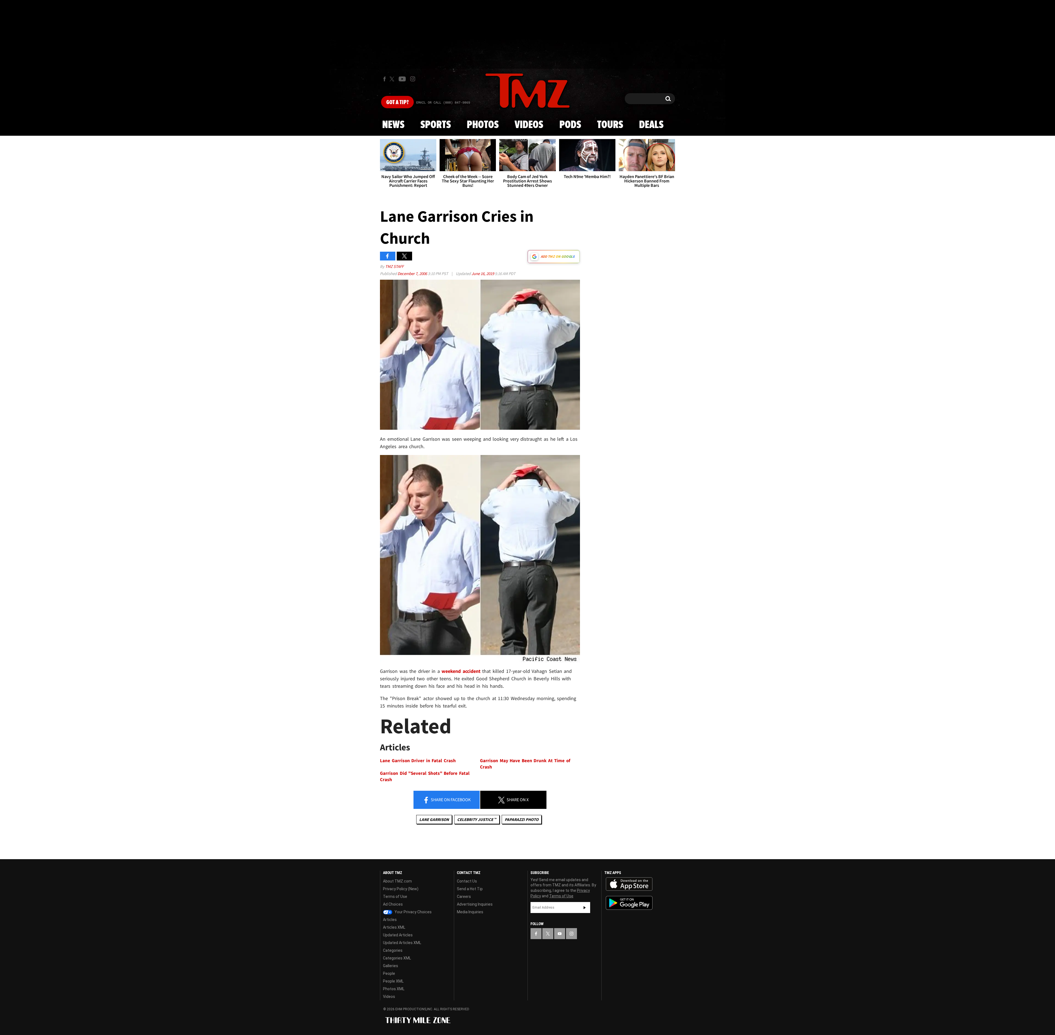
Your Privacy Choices (413, 912)
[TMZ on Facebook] (384, 79)
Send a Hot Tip (470, 889)
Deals (651, 125)
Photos (483, 125)
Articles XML (394, 927)
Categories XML (397, 958)
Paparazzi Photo (521, 819)
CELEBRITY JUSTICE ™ (476, 819)
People (389, 973)
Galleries (390, 966)
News (393, 125)
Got (397, 102)
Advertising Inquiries (475, 904)
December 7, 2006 (413, 273)
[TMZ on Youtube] (402, 79)
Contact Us (467, 881)
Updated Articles (398, 935)
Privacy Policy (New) (400, 889)
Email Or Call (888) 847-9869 (443, 103)
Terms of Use (395, 896)
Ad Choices (393, 904)
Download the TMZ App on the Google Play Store (629, 903)
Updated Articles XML (402, 942)
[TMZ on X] (392, 79)
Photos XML (393, 989)
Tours (610, 125)
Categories (392, 950)
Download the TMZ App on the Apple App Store (629, 884)
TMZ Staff (394, 266)
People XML (393, 981)
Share (450, 799)
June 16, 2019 (483, 273)
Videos (529, 125)
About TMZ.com (397, 881)
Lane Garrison (434, 819)
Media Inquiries (470, 912)
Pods (570, 125)
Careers (464, 896)
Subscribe (584, 907)
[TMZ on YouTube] (559, 933)
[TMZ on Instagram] (412, 79)
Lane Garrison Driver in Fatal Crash (418, 761)
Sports (435, 125)
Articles (390, 919)
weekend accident (461, 671)
